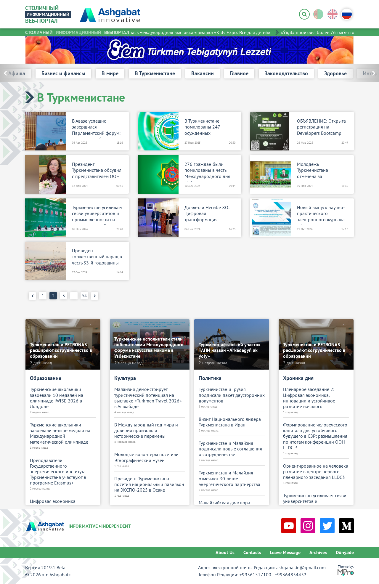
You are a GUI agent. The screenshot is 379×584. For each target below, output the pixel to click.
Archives (318, 552)
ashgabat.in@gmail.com (301, 567)
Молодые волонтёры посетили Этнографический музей (146, 457)
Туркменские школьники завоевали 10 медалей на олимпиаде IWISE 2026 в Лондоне (56, 397)
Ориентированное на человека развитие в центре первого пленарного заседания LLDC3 (315, 471)
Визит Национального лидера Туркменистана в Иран (230, 422)
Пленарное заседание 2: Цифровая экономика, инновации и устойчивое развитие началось (309, 397)
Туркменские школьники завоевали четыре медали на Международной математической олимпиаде (60, 433)
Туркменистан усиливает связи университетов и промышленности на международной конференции (97, 214)
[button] (360, 73)
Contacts (252, 552)
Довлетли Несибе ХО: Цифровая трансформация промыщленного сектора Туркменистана (208, 214)
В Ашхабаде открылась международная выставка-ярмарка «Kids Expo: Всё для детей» (174, 32)
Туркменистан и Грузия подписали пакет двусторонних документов (232, 394)
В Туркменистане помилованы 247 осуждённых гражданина (202, 128)
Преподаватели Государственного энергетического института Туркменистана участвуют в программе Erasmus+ (58, 472)
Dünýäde (345, 552)
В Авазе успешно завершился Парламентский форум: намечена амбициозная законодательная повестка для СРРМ (96, 128)
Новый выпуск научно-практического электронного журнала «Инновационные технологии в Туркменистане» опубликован (321, 214)
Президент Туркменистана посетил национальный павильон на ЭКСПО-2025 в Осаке (149, 484)
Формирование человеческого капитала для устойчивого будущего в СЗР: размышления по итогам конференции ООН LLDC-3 (315, 436)
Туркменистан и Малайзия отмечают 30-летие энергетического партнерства (229, 478)
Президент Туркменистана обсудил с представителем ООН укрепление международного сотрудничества (96, 171)
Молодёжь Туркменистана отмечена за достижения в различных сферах (316, 171)
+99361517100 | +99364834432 (273, 574)
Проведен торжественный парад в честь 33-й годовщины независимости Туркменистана (97, 258)
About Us (225, 552)
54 (84, 296)
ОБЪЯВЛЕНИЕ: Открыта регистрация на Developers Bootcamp (321, 127)
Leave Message (285, 552)
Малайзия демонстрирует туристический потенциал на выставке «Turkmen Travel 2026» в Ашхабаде (148, 397)
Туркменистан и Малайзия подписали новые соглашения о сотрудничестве (230, 448)
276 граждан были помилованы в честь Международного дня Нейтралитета (207, 171)
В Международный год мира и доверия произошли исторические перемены (146, 430)
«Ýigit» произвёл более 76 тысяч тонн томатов (322, 32)
